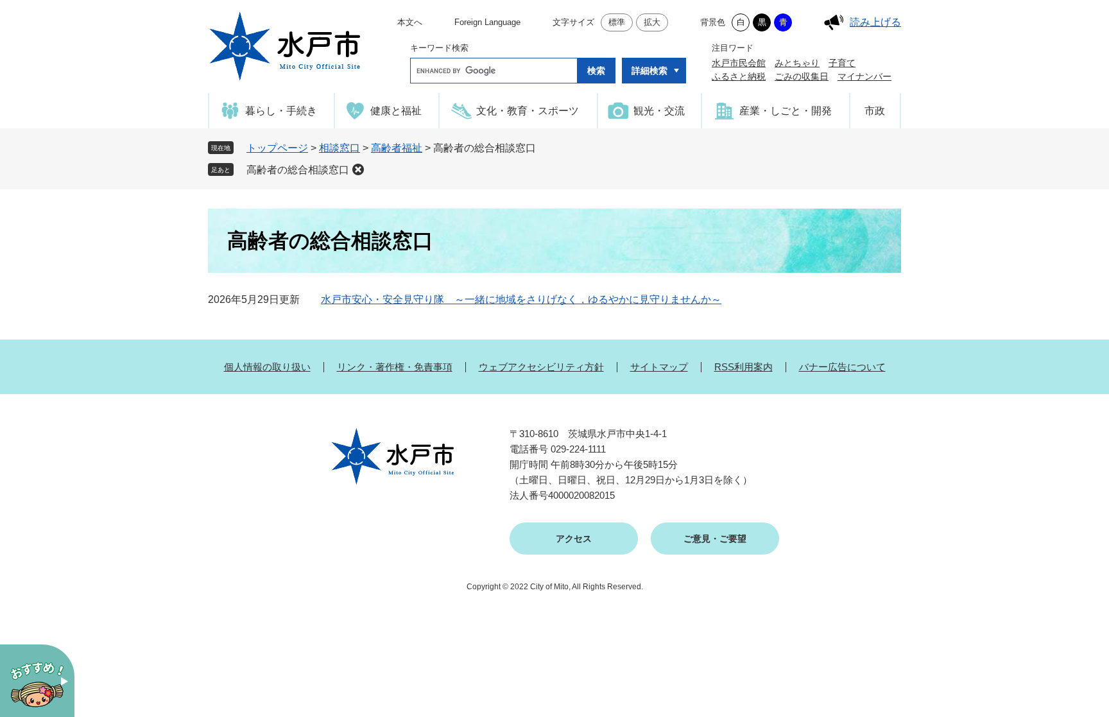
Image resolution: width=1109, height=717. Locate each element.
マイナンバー (864, 76)
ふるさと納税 (739, 76)
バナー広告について (842, 367)
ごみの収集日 (802, 76)
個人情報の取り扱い (267, 367)
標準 (616, 22)
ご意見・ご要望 (714, 538)
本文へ (409, 22)
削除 (358, 169)
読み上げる (875, 22)
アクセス (574, 538)
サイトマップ (659, 367)
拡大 (652, 22)
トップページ (277, 148)
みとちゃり (797, 63)
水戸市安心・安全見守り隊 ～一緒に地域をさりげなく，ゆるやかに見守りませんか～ (521, 299)
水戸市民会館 (739, 63)
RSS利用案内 (743, 367)
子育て (842, 63)
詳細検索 (649, 70)
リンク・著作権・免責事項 (394, 367)
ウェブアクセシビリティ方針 (541, 367)
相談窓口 (339, 148)
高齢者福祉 (396, 148)
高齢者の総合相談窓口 (297, 169)
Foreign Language (487, 22)
